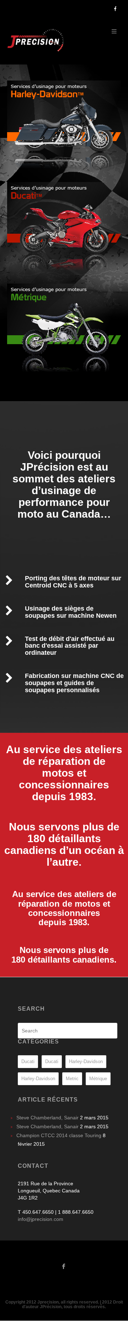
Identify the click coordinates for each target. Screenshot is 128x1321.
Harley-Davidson (86, 1061)
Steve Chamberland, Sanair (47, 1117)
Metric (72, 1078)
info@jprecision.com (40, 1219)
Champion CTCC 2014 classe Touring (58, 1135)
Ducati (27, 1061)
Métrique (98, 1078)
